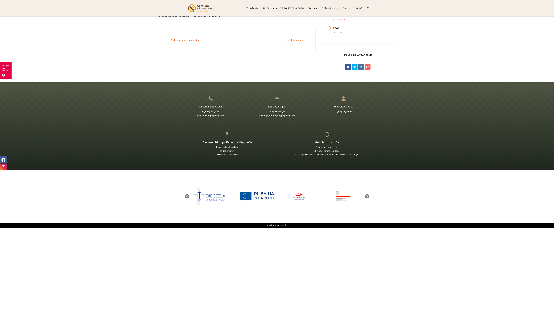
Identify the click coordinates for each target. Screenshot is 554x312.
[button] (187, 196)
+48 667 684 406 (210, 111)
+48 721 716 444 (277, 111)
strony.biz (282, 225)
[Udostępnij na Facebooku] (348, 67)
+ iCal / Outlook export (292, 40)
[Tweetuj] (355, 67)
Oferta (311, 8)
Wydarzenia (270, 8)
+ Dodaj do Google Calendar (183, 40)
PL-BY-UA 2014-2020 (292, 8)
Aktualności (252, 8)
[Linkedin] (361, 67)
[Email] (367, 67)
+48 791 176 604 (343, 111)
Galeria (347, 8)
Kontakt (359, 8)
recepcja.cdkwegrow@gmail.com (277, 115)
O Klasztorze (328, 8)
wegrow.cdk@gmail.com (210, 115)
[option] (211, 196)
